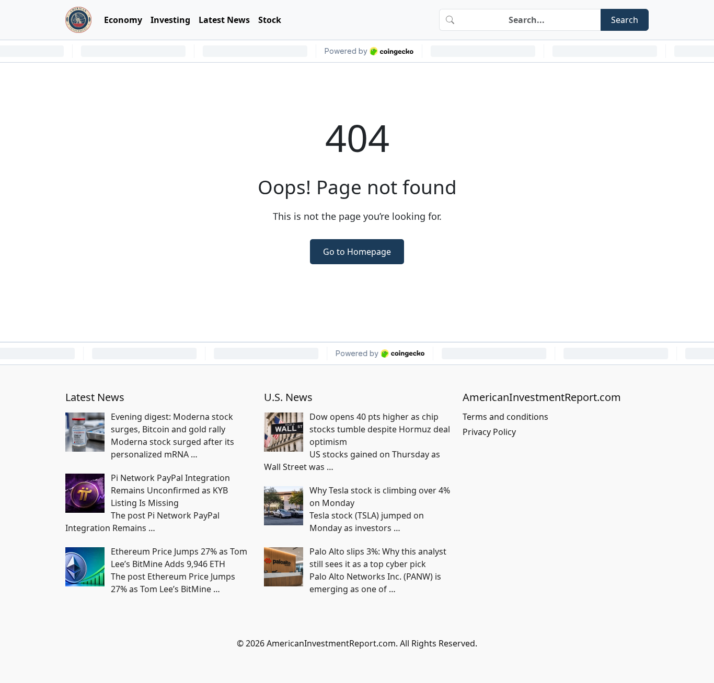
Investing (170, 20)
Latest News (224, 20)
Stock (269, 20)
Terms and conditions (505, 416)
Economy (123, 20)
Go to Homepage (357, 251)
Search (624, 20)
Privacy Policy (489, 432)
